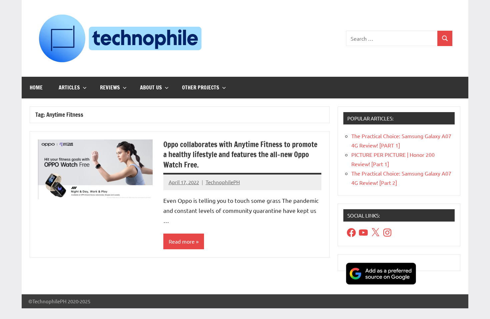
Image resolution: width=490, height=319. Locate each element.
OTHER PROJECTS (200, 87)
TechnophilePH (223, 182)
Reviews (110, 87)
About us (151, 87)
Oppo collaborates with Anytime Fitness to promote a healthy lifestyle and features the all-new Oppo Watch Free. (240, 154)
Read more (182, 241)
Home (36, 87)
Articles (69, 87)
